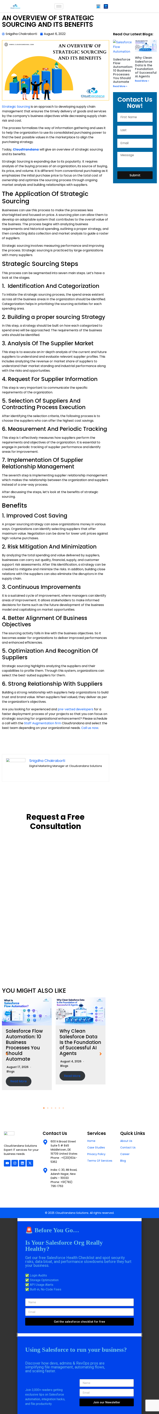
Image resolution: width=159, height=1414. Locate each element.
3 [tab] (52, 1108)
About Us (126, 1141)
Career (125, 1154)
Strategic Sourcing (16, 106)
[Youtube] (7, 1163)
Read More (18, 1081)
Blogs (11, 1071)
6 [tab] (63, 1108)
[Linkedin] (22, 1163)
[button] (6, 1053)
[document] (79, 1275)
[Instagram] (14, 1163)
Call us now (89, 728)
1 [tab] (44, 1108)
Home (91, 1141)
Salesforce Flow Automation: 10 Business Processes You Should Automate (24, 1045)
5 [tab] (59, 1108)
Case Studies (96, 1147)
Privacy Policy (96, 1154)
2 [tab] (48, 1108)
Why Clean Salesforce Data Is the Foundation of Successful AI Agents (80, 1042)
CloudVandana (26, 149)
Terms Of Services (99, 1161)
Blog (123, 1161)
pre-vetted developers (75, 709)
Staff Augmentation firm (42, 723)
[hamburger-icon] (58, 6)
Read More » (120, 86)
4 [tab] (55, 1108)
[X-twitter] (30, 1163)
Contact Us (128, 1147)
